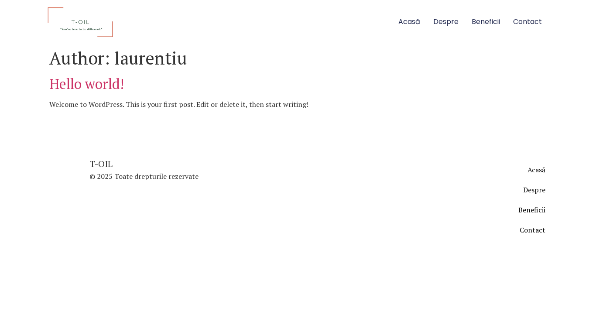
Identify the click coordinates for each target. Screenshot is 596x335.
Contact (527, 22)
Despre (446, 22)
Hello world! (86, 84)
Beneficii (486, 22)
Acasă (409, 22)
